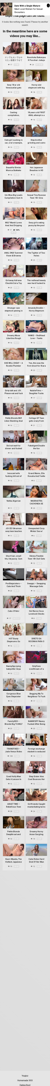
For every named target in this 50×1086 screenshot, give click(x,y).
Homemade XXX (25, 1080)
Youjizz (25, 1076)
